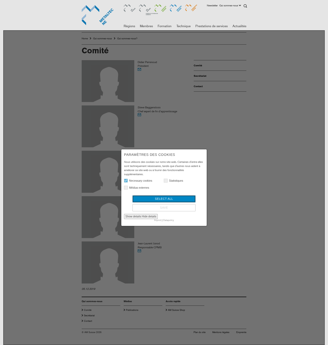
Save (164, 207)
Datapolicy (168, 220)
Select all (164, 198)
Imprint (157, 220)
